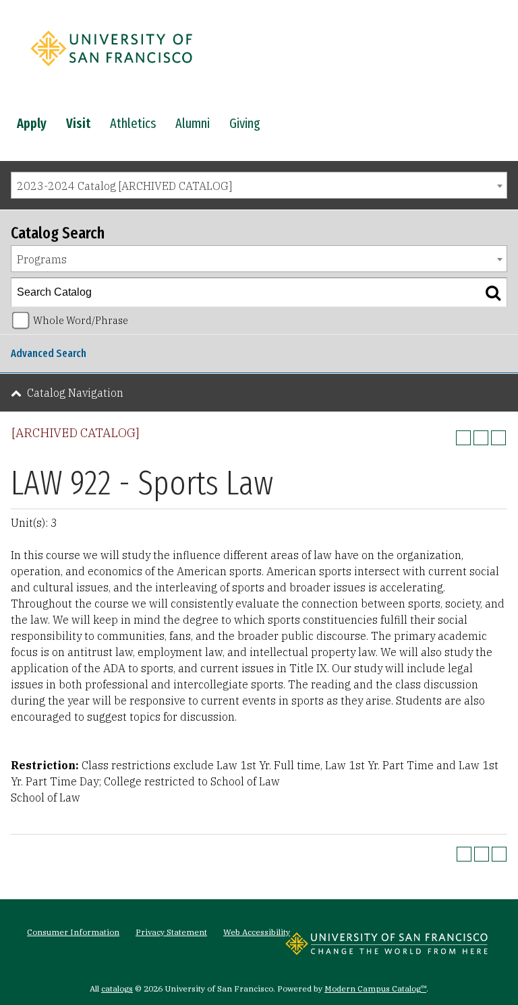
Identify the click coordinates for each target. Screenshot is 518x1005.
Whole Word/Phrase (80, 320)
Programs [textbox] (42, 259)
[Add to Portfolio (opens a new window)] (463, 437)
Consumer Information (73, 932)
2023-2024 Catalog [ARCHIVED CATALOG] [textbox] (124, 186)
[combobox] (259, 185)
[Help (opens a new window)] (498, 437)
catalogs (117, 988)
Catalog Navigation (75, 392)
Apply (32, 123)
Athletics (133, 123)
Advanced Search (48, 353)
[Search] (493, 292)
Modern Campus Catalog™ (375, 988)
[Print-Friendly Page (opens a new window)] (480, 437)
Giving (244, 123)
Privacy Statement (171, 932)
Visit (78, 123)
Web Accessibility (256, 932)
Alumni (192, 123)
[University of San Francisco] (111, 69)
